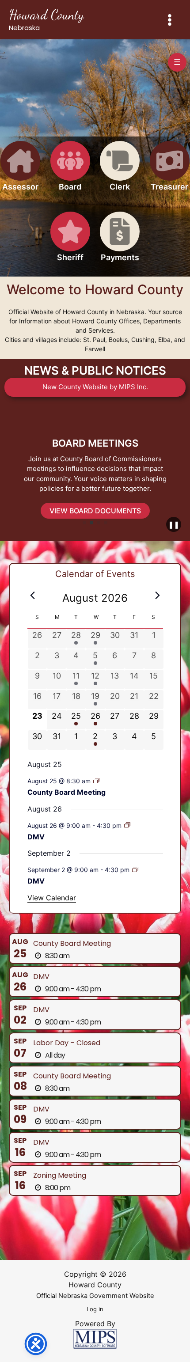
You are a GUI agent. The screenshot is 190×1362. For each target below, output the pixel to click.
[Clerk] (120, 171)
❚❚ (173, 524)
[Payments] (120, 242)
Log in (95, 1309)
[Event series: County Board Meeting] (96, 781)
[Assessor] (20, 171)
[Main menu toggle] (170, 19)
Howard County (46, 15)
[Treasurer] (170, 171)
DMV (36, 836)
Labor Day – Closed (66, 1043)
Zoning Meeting (59, 1175)
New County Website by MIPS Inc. (95, 387)
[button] (84, 522)
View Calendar (51, 897)
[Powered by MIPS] (95, 1338)
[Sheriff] (70, 242)
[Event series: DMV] (127, 825)
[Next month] (157, 595)
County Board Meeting (66, 792)
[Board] (70, 171)
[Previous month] (32, 595)
